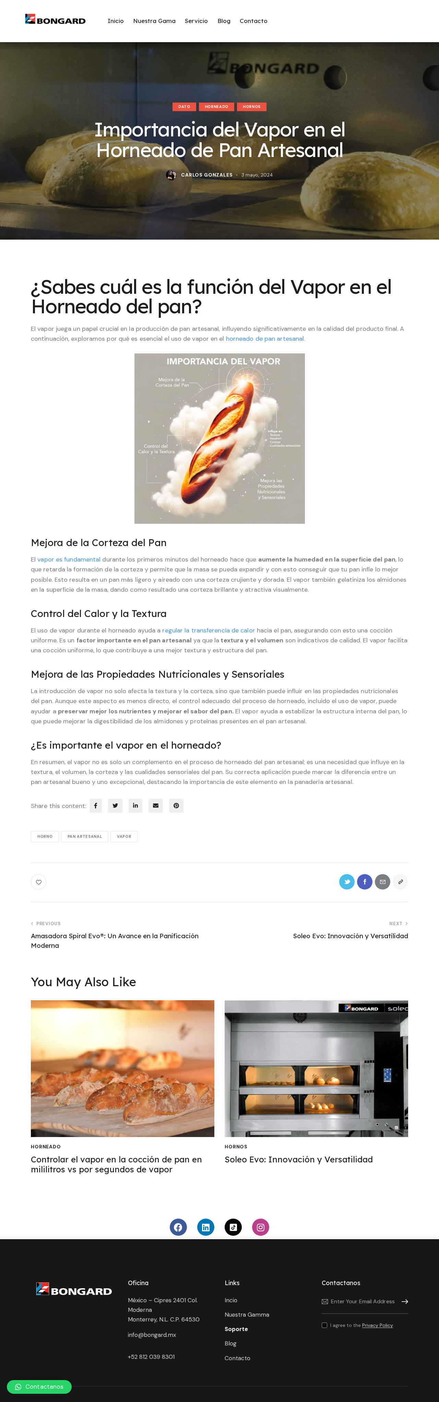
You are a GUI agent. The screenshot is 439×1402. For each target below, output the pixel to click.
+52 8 (135, 1357)
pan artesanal (85, 836)
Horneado (216, 106)
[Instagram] (260, 1227)
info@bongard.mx (152, 1335)
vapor (124, 836)
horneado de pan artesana (264, 339)
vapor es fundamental (69, 559)
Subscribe (403, 1302)
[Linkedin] (205, 1227)
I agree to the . (362, 1325)
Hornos (252, 106)
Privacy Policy (377, 1325)
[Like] (39, 882)
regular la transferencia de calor (208, 630)
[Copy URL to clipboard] (400, 882)
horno (44, 836)
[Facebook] (178, 1227)
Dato (184, 106)
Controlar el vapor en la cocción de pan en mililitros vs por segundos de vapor (116, 1164)
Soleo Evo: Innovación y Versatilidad (299, 1159)
